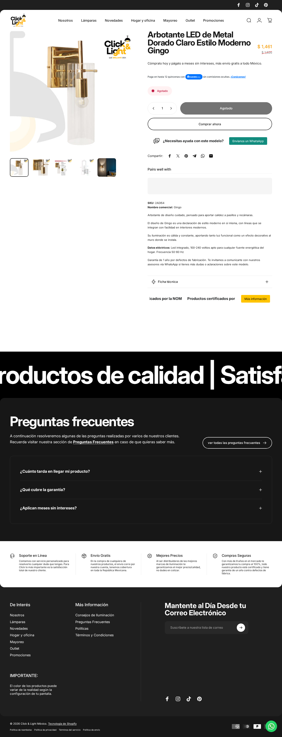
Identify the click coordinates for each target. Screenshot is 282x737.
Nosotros (17, 615)
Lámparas (17, 622)
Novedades (19, 628)
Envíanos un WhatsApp (248, 141)
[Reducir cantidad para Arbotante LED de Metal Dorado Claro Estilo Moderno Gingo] (152, 108)
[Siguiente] (123, 92)
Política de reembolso (21, 730)
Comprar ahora (210, 124)
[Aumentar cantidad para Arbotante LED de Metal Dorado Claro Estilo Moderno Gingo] (172, 108)
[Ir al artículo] (19, 167)
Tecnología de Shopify (62, 723)
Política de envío (91, 730)
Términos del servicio (70, 730)
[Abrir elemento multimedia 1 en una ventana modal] (72, 93)
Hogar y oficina (22, 635)
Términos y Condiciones (94, 635)
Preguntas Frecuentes (92, 622)
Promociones (20, 655)
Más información (255, 299)
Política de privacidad (45, 730)
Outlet (14, 648)
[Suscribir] (241, 628)
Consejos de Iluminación (94, 615)
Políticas (81, 628)
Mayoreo (17, 642)
